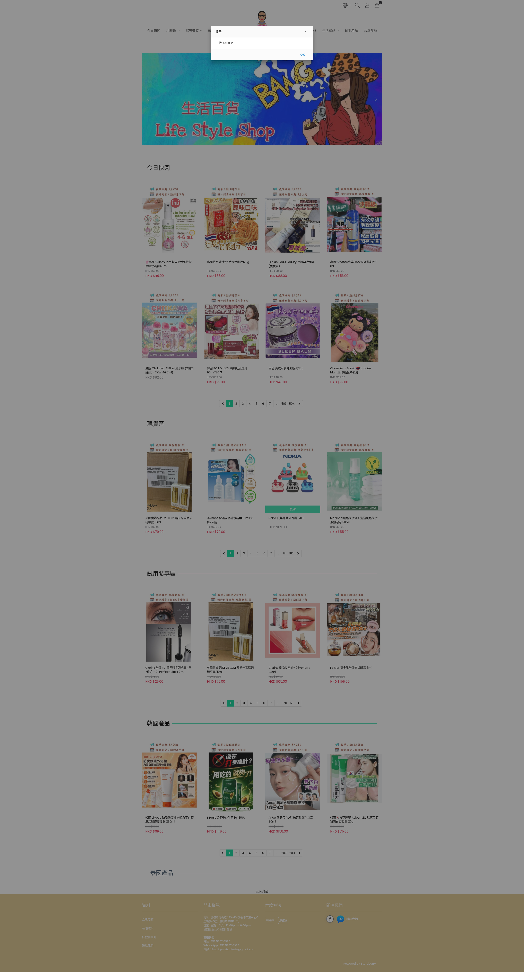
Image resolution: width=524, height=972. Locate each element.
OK (302, 55)
